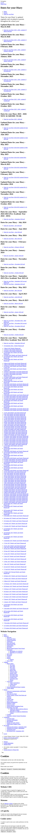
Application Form (11, 729)
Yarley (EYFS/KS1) (15, 683)
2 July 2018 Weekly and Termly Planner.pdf (14, 474)
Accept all (9, 769)
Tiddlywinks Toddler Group (13, 724)
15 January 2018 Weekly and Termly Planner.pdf (16, 500)
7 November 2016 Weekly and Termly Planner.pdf (16, 623)
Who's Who (10, 661)
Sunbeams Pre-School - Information (15, 728)
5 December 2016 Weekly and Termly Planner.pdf (16, 608)
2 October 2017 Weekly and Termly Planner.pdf (15, 526)
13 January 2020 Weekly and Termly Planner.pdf (16, 377)
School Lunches (11, 705)
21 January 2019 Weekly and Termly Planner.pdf (16, 441)
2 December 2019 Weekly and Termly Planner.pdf (16, 385)
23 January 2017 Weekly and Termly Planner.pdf (16, 594)
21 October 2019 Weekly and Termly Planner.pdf (16, 396)
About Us (6, 636)
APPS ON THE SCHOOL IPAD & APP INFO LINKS (19, 709)
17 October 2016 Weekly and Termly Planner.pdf (16, 628)
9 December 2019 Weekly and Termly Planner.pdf (16, 384)
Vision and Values (11, 638)
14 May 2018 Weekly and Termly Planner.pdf (15, 481)
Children (6, 662)
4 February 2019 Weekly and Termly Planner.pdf (16, 439)
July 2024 (12, 665)
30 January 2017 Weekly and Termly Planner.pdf (16, 591)
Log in (2, 2)
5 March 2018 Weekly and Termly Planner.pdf (15, 492)
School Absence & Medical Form (15, 706)
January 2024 (13, 673)
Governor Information (12, 720)
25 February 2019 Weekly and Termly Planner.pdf (16, 436)
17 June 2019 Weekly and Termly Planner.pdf (15, 418)
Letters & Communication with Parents (16, 691)
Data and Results (11, 643)
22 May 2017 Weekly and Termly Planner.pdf (15, 559)
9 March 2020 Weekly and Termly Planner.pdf (15, 363)
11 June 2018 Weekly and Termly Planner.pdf (15, 477)
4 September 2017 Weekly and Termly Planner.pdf (16, 540)
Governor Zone (10, 718)
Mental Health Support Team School (16, 648)
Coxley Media (10, 688)
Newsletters (10, 692)
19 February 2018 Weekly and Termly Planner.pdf (16, 495)
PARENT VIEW (11, 703)
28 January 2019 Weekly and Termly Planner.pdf (16, 440)
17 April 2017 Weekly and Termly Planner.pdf (15, 569)
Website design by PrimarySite (11, 749)
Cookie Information (8, 743)
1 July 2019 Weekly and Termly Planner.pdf (14, 415)
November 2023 (14, 676)
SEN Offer (9, 654)
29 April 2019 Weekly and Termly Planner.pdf (15, 426)
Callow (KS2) (13, 684)
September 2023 (14, 678)
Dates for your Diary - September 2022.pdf (14, 343)
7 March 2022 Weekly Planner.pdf (12, 348)
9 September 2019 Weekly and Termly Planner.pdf (16, 408)
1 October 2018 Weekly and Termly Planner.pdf (15, 461)
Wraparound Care (11, 644)
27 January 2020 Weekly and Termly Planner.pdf (16, 373)
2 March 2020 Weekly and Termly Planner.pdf (15, 364)
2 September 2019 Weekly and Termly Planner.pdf (16, 410)
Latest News (10, 700)
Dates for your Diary (9, 14)
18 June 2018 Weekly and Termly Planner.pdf (15, 476)
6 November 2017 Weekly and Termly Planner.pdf (16, 515)
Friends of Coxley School (13, 722)
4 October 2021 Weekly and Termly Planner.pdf (15, 355)
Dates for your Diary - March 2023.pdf (13, 303)
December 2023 (14, 674)
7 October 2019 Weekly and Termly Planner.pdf (15, 399)
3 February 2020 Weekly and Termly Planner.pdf (16, 371)
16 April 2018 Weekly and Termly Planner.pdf (15, 487)
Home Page (3, 4)
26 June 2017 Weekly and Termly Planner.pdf (15, 548)
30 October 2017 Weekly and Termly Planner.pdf (16, 518)
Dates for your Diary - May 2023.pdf (13, 290)
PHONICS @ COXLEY (16, 652)
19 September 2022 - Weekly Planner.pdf (14, 345)
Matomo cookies (8, 803)
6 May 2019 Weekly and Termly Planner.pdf (14, 425)
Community (7, 717)
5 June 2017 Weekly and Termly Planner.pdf (14, 556)
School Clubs (10, 699)
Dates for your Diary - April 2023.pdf (13, 297)
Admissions (10, 641)
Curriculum (9, 650)
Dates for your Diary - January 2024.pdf (13, 255)
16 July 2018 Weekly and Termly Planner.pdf (15, 472)
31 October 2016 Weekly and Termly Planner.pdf (16, 625)
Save (14, 831)
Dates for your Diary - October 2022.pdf (14, 334)
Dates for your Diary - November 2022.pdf (14, 326)
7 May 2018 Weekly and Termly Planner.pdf (14, 483)
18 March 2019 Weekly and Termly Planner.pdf (15, 432)
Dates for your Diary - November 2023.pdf (14, 264)
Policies (9, 658)
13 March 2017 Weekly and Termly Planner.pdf (15, 578)
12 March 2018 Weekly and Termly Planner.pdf (15, 491)
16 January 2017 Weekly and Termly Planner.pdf (16, 596)
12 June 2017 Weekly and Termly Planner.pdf (15, 553)
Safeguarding (10, 645)
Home (5, 11)
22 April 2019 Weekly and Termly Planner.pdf (15, 427)
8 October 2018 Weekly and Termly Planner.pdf (15, 459)
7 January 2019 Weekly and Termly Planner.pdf (15, 444)
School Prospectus (11, 640)
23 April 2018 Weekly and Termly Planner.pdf (15, 485)
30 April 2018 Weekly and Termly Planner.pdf (15, 484)
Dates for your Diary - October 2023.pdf (14, 272)
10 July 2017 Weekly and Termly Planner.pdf (15, 545)
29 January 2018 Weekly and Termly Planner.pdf (16, 498)
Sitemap (6, 741)
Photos (11, 680)
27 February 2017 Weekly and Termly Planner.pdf (16, 583)
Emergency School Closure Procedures (16, 716)
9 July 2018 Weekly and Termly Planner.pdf (14, 473)
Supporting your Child (12, 707)
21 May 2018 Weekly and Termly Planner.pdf (15, 480)
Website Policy (7, 744)
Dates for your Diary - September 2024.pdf (14, 219)
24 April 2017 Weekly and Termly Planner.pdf (15, 566)
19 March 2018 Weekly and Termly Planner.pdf (15, 489)
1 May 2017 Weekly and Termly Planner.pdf (14, 564)
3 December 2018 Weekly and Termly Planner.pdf (16, 451)
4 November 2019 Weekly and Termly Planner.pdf (16, 395)
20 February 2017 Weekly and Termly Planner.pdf (16, 586)
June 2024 (12, 666)
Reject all (3, 769)
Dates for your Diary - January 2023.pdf (13, 312)
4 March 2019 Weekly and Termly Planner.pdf (15, 434)
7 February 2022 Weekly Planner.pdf (13, 349)
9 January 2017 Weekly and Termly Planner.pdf (15, 599)
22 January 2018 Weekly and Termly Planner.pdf (16, 499)
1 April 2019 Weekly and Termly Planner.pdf (15, 429)
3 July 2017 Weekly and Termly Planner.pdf (14, 547)
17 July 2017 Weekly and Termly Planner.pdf (15, 543)
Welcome (9, 637)
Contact (9, 656)
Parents (5, 13)
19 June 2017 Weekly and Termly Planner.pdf (15, 551)
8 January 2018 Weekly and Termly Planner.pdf (15, 502)
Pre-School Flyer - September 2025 (15, 731)
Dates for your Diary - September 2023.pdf (14, 284)
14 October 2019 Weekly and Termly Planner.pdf (16, 397)
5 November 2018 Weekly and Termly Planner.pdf (16, 458)
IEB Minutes (10, 721)
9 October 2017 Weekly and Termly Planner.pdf (15, 523)
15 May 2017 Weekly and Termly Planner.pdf (15, 561)
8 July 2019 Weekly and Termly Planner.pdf (14, 414)
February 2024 (13, 672)
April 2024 (12, 669)
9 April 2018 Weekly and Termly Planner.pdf (15, 488)
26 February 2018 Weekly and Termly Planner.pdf (16, 494)
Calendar (9, 698)
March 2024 (13, 670)
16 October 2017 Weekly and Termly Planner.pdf (16, 521)
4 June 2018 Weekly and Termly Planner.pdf (14, 478)
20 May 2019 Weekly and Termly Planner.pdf (15, 422)
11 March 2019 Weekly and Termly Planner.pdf (15, 433)
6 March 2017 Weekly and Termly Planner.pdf (15, 581)
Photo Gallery (10, 663)
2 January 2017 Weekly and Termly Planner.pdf (15, 602)
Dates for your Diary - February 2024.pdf (14, 247)
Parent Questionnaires (12, 702)
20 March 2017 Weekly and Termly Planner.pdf (15, 576)
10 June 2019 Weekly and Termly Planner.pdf (15, 419)
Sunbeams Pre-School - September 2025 (17, 727)
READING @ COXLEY (16, 651)
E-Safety (9, 714)
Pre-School (6, 725)
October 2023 (13, 677)
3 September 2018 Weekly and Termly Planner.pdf (16, 470)
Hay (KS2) (12, 685)
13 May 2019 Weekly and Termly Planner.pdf (15, 423)
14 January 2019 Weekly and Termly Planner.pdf (16, 443)
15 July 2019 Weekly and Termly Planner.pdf (15, 412)
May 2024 (12, 667)
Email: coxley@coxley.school (11, 737)
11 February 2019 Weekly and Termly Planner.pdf (16, 437)
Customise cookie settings (19, 769)
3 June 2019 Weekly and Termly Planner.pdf (14, 421)
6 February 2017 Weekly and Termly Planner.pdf (16, 589)
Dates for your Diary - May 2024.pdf (13, 238)
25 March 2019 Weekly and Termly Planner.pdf (15, 430)
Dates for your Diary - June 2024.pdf (13, 232)
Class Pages (10, 681)
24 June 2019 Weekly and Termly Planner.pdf (15, 416)
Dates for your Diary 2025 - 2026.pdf (13, 119)
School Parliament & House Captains (16, 687)
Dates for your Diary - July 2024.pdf (13, 225)
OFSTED (9, 647)
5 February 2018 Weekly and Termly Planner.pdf (16, 496)
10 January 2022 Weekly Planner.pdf (13, 351)
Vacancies (9, 655)
